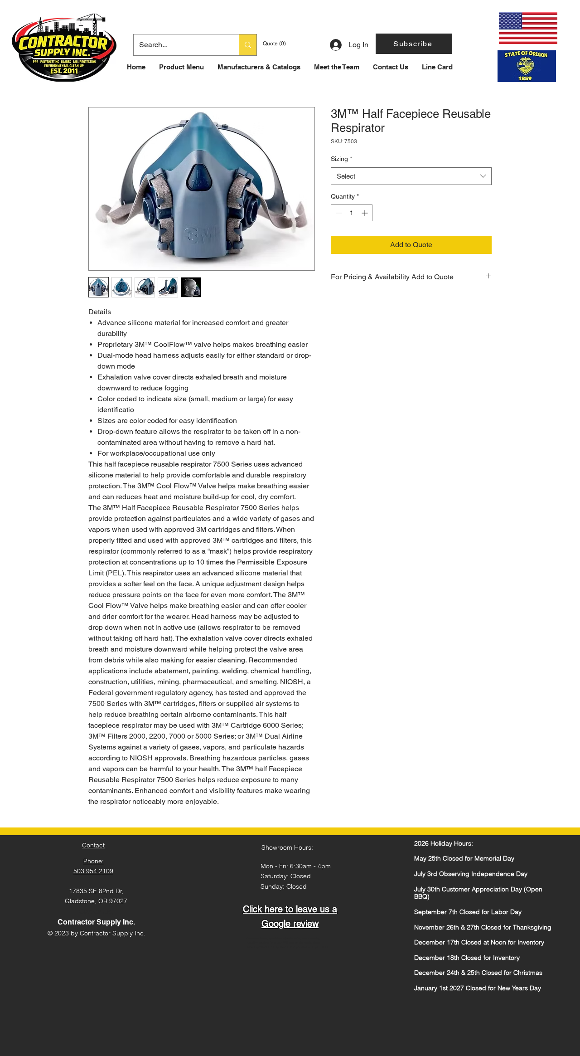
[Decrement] (337, 213)
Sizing (341, 158)
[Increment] (365, 213)
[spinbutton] (351, 213)
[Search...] (247, 44)
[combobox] (411, 176)
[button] (414, 44)
